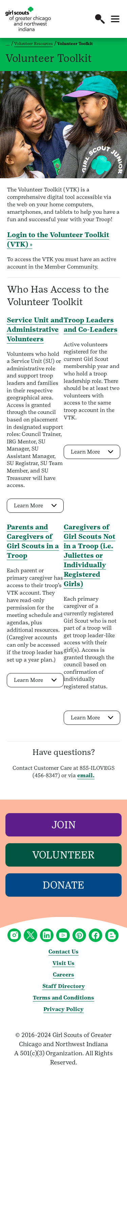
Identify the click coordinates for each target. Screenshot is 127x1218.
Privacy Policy (63, 1009)
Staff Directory (63, 986)
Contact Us (63, 951)
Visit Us (63, 963)
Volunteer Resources (33, 43)
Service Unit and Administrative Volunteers (35, 329)
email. (85, 775)
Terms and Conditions (63, 997)
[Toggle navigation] (115, 19)
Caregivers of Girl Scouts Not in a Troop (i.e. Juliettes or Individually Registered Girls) (89, 555)
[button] (100, 19)
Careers (63, 974)
